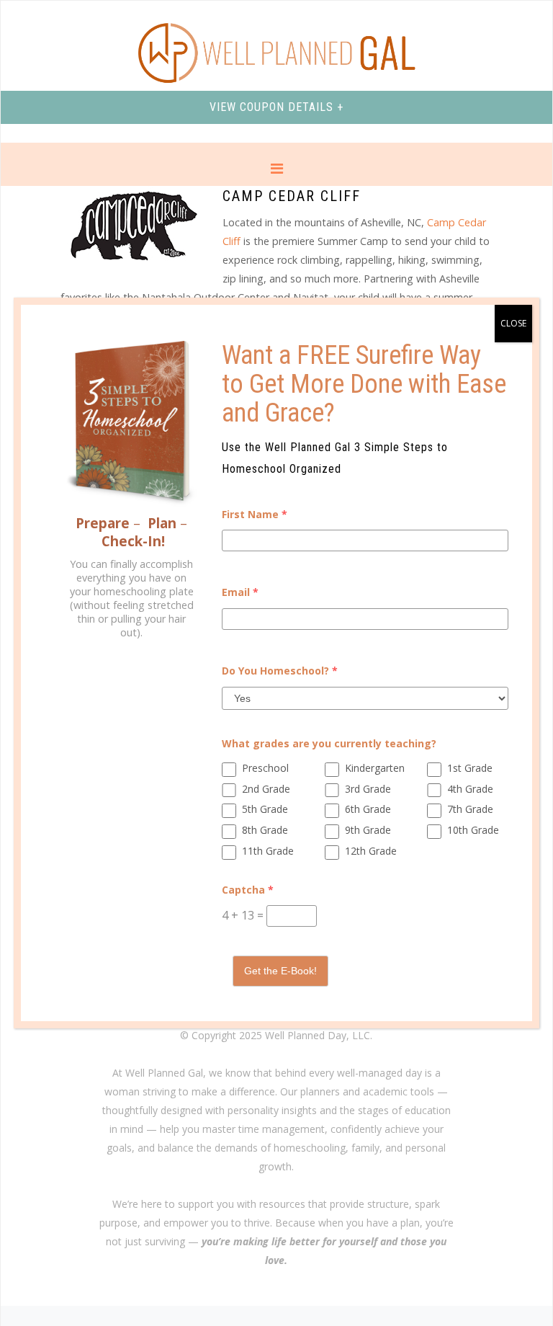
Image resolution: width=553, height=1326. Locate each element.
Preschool (265, 768)
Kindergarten (375, 768)
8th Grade (265, 830)
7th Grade (470, 809)
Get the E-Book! (280, 970)
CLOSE (513, 323)
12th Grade (371, 851)
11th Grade (268, 851)
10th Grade (473, 830)
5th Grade (265, 809)
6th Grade (368, 809)
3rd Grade (368, 789)
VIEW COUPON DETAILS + (276, 107)
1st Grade (470, 768)
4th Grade (470, 789)
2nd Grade (266, 789)
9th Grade (368, 830)
